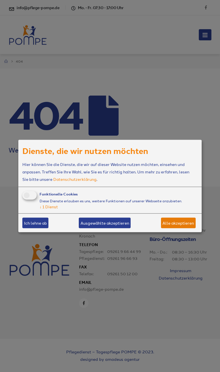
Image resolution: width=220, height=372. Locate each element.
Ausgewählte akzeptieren (104, 223)
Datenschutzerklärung (75, 179)
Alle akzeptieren (178, 223)
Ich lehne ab (35, 223)
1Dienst (49, 206)
